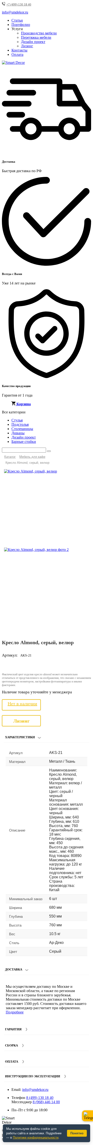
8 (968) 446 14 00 (46, 1102)
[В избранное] (78, 474)
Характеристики (20, 737)
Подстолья (20, 424)
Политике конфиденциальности (35, 1137)
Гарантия (13, 1029)
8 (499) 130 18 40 (39, 1098)
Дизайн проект (33, 42)
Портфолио (20, 25)
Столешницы (22, 429)
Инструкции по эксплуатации (32, 1076)
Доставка (13, 969)
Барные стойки (23, 442)
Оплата (17, 54)
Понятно (76, 1133)
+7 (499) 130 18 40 (18, 4)
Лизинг (27, 46)
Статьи (17, 20)
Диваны (18, 433)
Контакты (19, 50)
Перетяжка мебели (36, 37)
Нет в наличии (22, 703)
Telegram (87, 1115)
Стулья (17, 420)
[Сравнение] (85, 474)
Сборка (11, 1045)
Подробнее (15, 1012)
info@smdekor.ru (35, 1090)
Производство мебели (39, 33)
